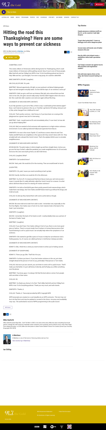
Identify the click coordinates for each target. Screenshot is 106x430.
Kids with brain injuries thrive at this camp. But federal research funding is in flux (90, 76)
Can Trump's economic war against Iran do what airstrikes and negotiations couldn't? (90, 66)
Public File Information (64, 411)
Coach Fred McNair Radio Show (87, 103)
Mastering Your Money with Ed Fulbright (93, 148)
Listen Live (5, 17)
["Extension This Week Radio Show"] (83, 136)
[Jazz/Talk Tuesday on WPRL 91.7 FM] (83, 112)
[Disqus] (53, 383)
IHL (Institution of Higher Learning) (46, 415)
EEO (38, 17)
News (12, 17)
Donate (100, 4)
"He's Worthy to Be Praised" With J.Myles (94, 172)
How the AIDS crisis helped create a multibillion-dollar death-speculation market (89, 57)
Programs (24, 17)
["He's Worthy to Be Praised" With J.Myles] (83, 173)
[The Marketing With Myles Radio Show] (83, 124)
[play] (3, 12)
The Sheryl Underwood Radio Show (94, 92)
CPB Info (51, 17)
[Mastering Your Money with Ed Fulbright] (83, 149)
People (32, 17)
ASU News (59, 17)
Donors (66, 17)
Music (18, 17)
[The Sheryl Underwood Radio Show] (83, 93)
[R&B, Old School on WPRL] (83, 161)
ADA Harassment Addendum (44, 411)
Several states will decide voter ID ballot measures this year (90, 49)
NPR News (6, 26)
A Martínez (20, 51)
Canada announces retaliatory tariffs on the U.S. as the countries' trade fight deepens (89, 33)
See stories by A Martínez (21, 341)
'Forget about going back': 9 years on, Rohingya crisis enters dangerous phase (90, 41)
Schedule (44, 17)
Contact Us (75, 17)
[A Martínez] (7, 339)
